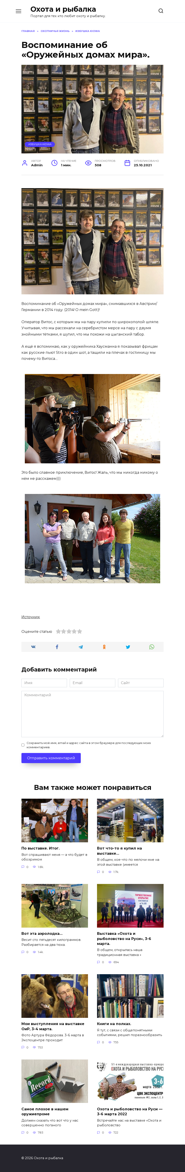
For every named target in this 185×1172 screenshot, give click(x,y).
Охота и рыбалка (63, 9)
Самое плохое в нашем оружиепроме (44, 1111)
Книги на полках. (114, 1024)
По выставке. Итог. (40, 848)
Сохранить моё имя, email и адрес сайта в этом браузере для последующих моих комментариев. (89, 745)
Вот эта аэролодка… (41, 933)
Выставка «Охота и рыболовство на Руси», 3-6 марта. (124, 938)
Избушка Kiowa (39, 144)
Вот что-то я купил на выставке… (119, 850)
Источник (30, 617)
